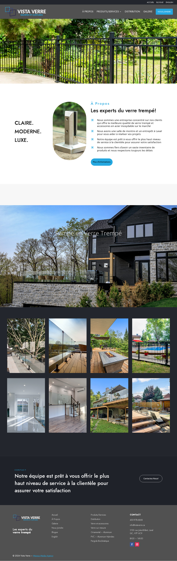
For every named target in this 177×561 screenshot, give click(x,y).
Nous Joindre (57, 527)
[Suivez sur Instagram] (137, 544)
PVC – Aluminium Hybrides (102, 536)
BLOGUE (159, 2)
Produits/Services (98, 514)
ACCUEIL (150, 2)
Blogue (55, 532)
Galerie (55, 523)
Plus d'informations (102, 162)
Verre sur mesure (98, 527)
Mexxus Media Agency (43, 555)
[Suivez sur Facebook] (132, 544)
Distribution (95, 519)
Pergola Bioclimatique (100, 540)
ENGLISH (169, 2)
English (55, 536)
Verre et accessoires (100, 523)
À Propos (56, 519)
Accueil (55, 514)
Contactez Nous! (150, 478)
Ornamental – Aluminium (101, 532)
